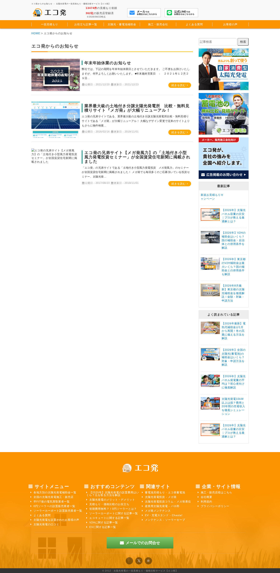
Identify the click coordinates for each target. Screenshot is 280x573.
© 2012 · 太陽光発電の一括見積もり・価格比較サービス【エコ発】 (140, 570)
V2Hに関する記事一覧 (103, 522)
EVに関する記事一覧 (102, 527)
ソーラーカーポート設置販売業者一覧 (58, 510)
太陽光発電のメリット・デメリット (112, 499)
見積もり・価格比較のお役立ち (109, 504)
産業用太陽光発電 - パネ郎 (162, 506)
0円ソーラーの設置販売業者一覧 (54, 506)
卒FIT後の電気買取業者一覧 (52, 501)
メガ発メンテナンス (158, 510)
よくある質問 (42, 515)
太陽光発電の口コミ (46, 524)
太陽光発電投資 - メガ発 (161, 496)
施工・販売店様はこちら (216, 492)
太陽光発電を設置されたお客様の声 (56, 519)
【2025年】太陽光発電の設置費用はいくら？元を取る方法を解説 (112, 494)
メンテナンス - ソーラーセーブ (165, 519)
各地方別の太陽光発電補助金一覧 (55, 492)
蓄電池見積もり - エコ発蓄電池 (165, 492)
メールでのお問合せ (143, 543)
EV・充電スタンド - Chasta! (163, 515)
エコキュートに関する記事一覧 (109, 517)
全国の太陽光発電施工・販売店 (54, 496)
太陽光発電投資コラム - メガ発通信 (168, 501)
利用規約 (206, 501)
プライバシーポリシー (215, 506)
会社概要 (206, 496)
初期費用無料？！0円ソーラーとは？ (113, 508)
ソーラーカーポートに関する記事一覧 (113, 513)
